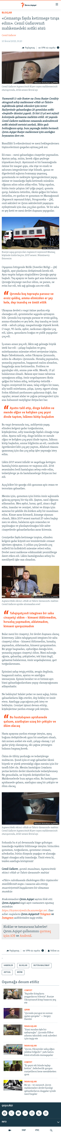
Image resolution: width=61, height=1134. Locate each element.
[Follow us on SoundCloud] (25, 1113)
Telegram (45, 914)
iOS (12, 936)
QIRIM (27, 1010)
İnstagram (8, 918)
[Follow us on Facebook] (4, 1113)
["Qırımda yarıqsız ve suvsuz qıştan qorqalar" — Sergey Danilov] (13, 1013)
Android (25, 936)
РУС (37, 1130)
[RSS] (39, 1113)
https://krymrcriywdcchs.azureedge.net (24, 910)
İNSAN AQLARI (30, 1026)
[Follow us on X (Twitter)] (11, 1113)
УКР (24, 1130)
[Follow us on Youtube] (18, 1113)
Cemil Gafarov (9, 35)
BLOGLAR (7, 13)
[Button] (28, 48)
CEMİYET (28, 990)
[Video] (9, 1130)
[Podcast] (46, 1113)
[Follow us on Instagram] (32, 1113)
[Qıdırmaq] (51, 1130)
